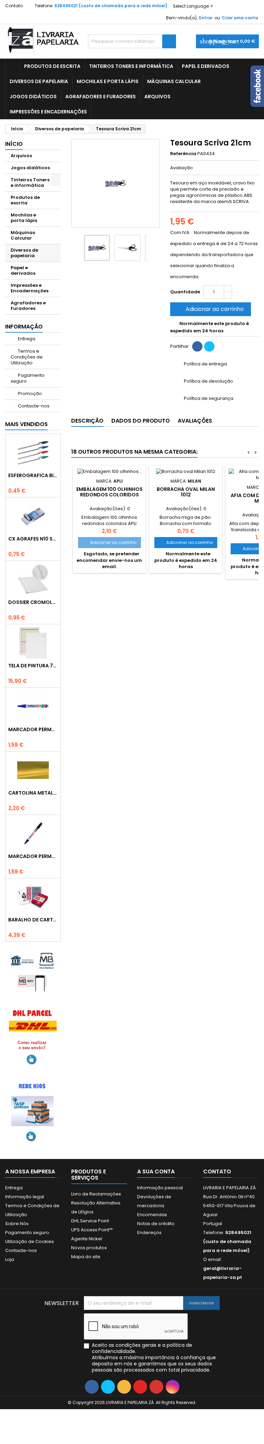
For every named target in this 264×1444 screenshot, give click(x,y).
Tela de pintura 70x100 (33, 665)
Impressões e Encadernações (48, 111)
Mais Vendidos (26, 424)
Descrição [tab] (87, 421)
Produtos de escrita (52, 66)
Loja (9, 1259)
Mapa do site (85, 1256)
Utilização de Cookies (29, 1241)
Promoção (29, 393)
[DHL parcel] (33, 1035)
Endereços (149, 1232)
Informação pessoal (160, 1187)
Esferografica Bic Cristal (33, 475)
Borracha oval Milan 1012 (186, 492)
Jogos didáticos (33, 96)
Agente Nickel (86, 1238)
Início (14, 144)
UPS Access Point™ (92, 1229)
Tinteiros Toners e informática (131, 66)
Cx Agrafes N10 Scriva (33, 539)
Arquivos (157, 96)
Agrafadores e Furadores (100, 96)
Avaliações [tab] (195, 421)
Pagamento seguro (28, 378)
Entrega (26, 338)
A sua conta (156, 1171)
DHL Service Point (90, 1221)
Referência (183, 154)
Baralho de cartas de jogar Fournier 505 (33, 919)
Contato (14, 6)
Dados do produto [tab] (140, 421)
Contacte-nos (33, 406)
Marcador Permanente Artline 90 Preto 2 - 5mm (33, 856)
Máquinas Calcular (174, 81)
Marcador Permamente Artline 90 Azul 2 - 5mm (33, 729)
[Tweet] (209, 346)
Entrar (206, 18)
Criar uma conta (240, 18)
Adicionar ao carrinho (210, 309)
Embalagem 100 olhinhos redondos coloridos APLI (109, 495)
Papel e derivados (205, 66)
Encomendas (152, 1214)
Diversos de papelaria (39, 81)
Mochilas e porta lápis (108, 81)
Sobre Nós (17, 1223)
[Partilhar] (197, 346)
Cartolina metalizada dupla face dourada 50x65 (33, 793)
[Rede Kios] (33, 1111)
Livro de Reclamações (96, 1194)
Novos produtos (89, 1247)
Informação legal (24, 1196)
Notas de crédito (156, 1223)
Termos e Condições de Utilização (27, 357)
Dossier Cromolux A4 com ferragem (33, 602)
